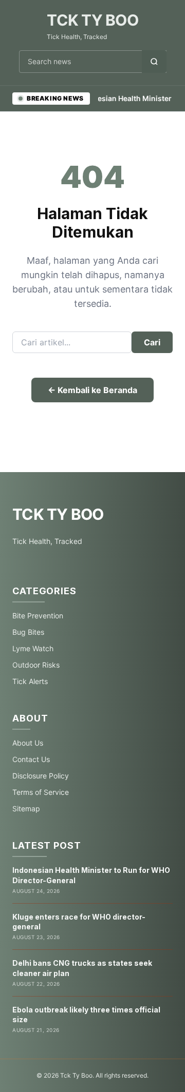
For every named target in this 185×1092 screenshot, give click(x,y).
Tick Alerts (30, 681)
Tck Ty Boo (92, 20)
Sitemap (26, 808)
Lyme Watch (32, 648)
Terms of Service (40, 792)
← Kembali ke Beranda (92, 390)
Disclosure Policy (40, 775)
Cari (152, 342)
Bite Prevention (37, 615)
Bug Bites (28, 632)
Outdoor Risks (36, 664)
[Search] (154, 61)
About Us (27, 742)
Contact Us (31, 759)
